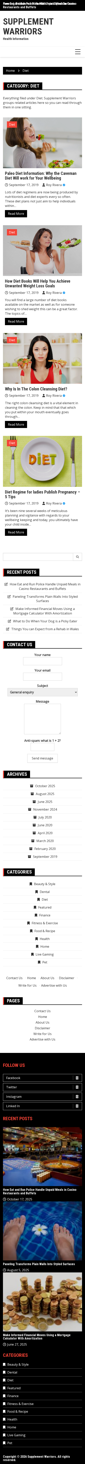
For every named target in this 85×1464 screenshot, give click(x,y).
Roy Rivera (54, 185)
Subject (42, 686)
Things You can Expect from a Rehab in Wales (45, 629)
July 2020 (45, 817)
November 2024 (45, 809)
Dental (45, 892)
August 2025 (45, 794)
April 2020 (45, 833)
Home (44, 946)
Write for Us (27, 985)
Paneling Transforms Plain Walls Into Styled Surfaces (45, 598)
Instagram (14, 1096)
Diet (12, 124)
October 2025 (45, 786)
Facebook (13, 1078)
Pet (44, 962)
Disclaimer (66, 978)
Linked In (13, 1106)
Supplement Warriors (28, 26)
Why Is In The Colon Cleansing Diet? (36, 389)
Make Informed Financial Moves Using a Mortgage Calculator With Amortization (44, 611)
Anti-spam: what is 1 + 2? (42, 740)
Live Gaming (45, 954)
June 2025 (45, 802)
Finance (44, 915)
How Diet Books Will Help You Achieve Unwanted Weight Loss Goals (37, 283)
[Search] (77, 557)
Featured (44, 907)
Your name (42, 655)
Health (45, 939)
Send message (42, 758)
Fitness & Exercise (45, 923)
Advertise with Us (54, 985)
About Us (47, 978)
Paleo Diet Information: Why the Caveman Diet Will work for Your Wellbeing (40, 176)
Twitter (11, 1087)
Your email (42, 670)
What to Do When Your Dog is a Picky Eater (45, 621)
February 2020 (45, 849)
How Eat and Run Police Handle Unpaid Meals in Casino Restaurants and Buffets (39, 5)
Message (42, 701)
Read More (16, 213)
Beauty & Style (44, 884)
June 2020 (45, 825)
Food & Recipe (44, 931)
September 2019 (45, 856)
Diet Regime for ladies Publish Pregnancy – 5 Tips (42, 494)
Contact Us (14, 978)
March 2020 (45, 841)
